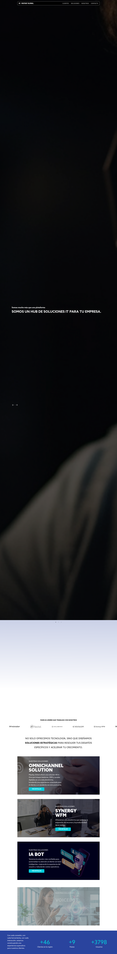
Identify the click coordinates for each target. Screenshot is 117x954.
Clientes (66, 3)
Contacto (94, 3)
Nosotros (85, 3)
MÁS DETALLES (36, 789)
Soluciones (75, 3)
